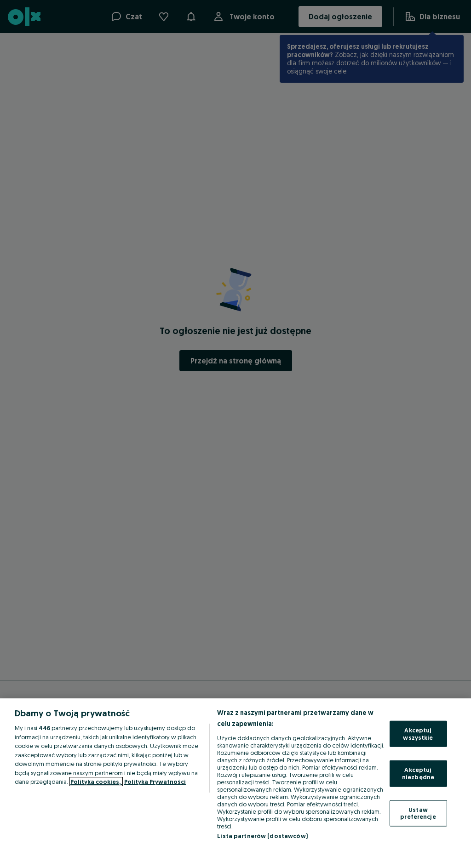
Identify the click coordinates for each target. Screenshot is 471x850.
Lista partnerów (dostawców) (262, 835)
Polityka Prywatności (155, 781)
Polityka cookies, (96, 781)
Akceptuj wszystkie (418, 733)
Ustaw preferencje (418, 812)
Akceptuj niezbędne (418, 773)
